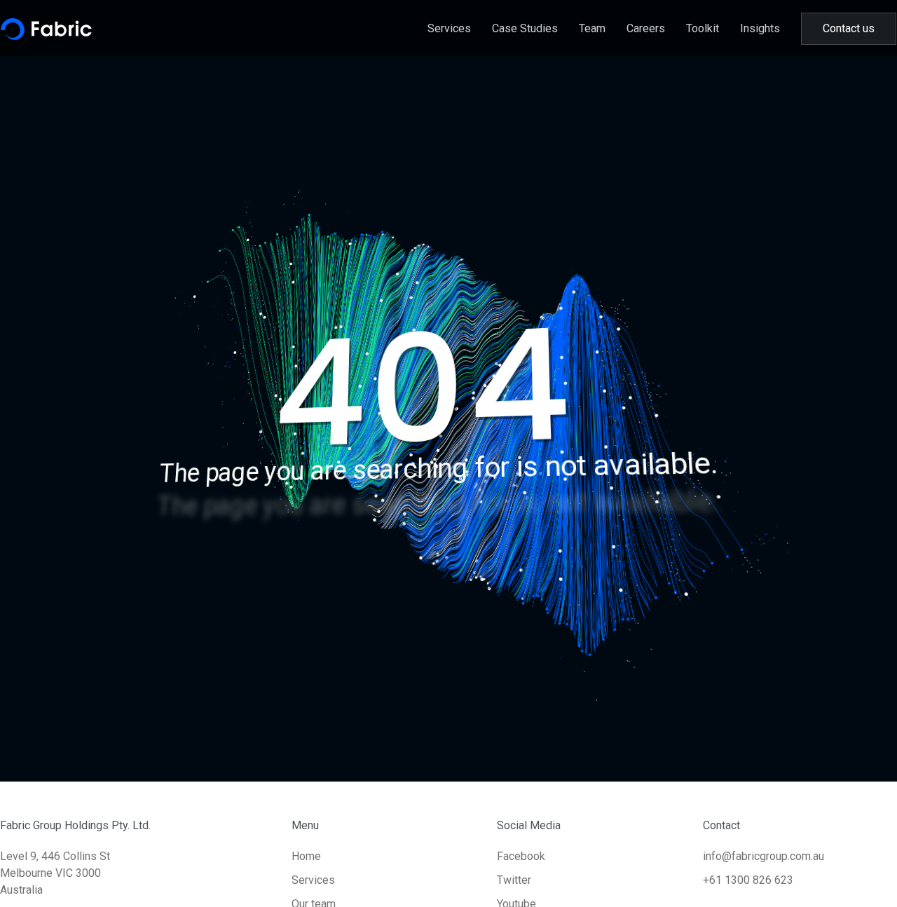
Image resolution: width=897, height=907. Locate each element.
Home (306, 856)
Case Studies (525, 28)
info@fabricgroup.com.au (763, 856)
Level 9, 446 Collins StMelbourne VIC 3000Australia (55, 873)
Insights (760, 28)
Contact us (849, 28)
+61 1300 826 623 (748, 880)
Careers (645, 28)
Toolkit (702, 28)
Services (449, 28)
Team (592, 28)
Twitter (514, 880)
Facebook (521, 856)
